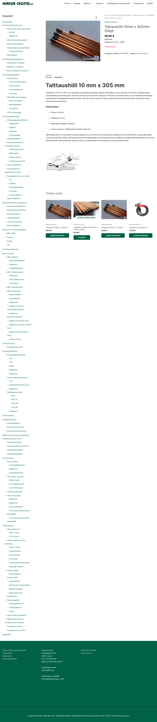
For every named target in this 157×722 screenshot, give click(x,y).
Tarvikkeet (13, 108)
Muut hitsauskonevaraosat (17, 71)
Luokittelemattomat (10, 249)
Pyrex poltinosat (16, 507)
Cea (11, 358)
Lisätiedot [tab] (58, 77)
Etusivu (68, 3)
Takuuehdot (7, 653)
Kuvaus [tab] (49, 77)
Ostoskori (100, 3)
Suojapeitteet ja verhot (16, 630)
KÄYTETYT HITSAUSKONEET (14, 230)
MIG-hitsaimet (13, 257)
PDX (13, 396)
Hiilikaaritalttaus (13, 423)
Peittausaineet (15, 157)
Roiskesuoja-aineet (17, 161)
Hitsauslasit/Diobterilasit (19, 563)
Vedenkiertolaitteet (15, 454)
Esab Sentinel (14, 555)
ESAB (11, 366)
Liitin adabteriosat (16, 279)
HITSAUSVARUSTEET (11, 117)
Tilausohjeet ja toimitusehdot (14, 650)
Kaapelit (12, 127)
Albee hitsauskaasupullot (17, 40)
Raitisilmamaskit (15, 589)
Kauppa (77, 3)
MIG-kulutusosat (13, 291)
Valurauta (13, 93)
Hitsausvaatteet (13, 600)
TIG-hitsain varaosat (15, 477)
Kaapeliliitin (14, 123)
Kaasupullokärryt (16, 51)
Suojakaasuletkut (16, 187)
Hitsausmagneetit (14, 165)
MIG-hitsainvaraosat (15, 272)
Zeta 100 (15, 403)
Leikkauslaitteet (13, 218)
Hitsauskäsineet (13, 529)
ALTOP (12, 32)
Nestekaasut (12, 55)
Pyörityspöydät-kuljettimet (18, 446)
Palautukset (7, 656)
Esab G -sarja (14, 547)
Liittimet (12, 183)
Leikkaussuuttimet (14, 222)
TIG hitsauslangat (14, 112)
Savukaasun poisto (14, 626)
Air (10, 179)
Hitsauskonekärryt (14, 442)
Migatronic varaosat (15, 67)
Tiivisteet (13, 191)
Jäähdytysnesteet (16, 149)
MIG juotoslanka (15, 101)
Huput (11, 611)
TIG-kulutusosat (13, 495)
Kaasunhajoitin (15, 294)
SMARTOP (13, 36)
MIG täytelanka (15, 104)
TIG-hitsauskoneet (14, 492)
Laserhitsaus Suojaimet (16, 615)
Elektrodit (13, 499)
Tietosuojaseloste (9, 659)
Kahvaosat (13, 275)
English (150, 3)
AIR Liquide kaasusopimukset (19, 29)
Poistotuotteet (8, 415)
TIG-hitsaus (14, 536)
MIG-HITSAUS (8, 254)
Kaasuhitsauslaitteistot (16, 206)
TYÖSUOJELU (8, 526)
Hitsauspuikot (12, 78)
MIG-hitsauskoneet (15, 287)
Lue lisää (82, 237)
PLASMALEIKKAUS (10, 351)
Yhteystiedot (138, 3)
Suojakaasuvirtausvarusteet (18, 176)
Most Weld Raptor (16, 567)
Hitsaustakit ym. (15, 607)
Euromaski (13, 559)
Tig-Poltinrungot (16, 488)
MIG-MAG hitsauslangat (16, 97)
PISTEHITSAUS (8, 343)
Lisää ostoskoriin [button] (57, 235)
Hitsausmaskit (12, 570)
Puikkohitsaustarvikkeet (16, 431)
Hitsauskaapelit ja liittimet (17, 120)
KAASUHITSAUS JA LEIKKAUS (14, 203)
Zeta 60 (15, 407)
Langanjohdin (14, 298)
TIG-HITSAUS (8, 458)
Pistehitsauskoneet (15, 347)
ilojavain (126, 716)
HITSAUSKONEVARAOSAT (12, 59)
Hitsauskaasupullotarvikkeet (18, 48)
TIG (8, 245)
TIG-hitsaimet (12, 462)
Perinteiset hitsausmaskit (19, 585)
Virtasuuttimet (15, 339)
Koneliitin (13, 131)
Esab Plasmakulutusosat (19, 385)
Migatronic (13, 264)
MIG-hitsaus (14, 533)
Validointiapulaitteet (15, 450)
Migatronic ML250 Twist (19, 321)
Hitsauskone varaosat (15, 63)
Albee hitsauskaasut (15, 44)
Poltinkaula (13, 283)
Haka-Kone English (88, 650)
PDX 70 (15, 399)
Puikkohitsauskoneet (15, 427)
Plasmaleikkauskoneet (16, 355)
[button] (96, 18)
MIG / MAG (11, 233)
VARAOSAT (6, 635)
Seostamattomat (16, 89)
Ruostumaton (14, 86)
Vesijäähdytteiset (16, 268)
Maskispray (14, 153)
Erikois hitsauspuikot (17, 82)
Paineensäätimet (14, 225)
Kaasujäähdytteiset (17, 260)
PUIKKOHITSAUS (9, 420)
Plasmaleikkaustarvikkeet (17, 377)
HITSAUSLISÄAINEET (11, 75)
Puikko (10, 241)
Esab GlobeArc (15, 551)
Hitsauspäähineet (16, 603)
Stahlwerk (13, 374)
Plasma (10, 237)
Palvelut (87, 3)
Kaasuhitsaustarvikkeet (16, 210)
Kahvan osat (14, 480)
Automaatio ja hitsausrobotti (118, 3)
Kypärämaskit (14, 581)
